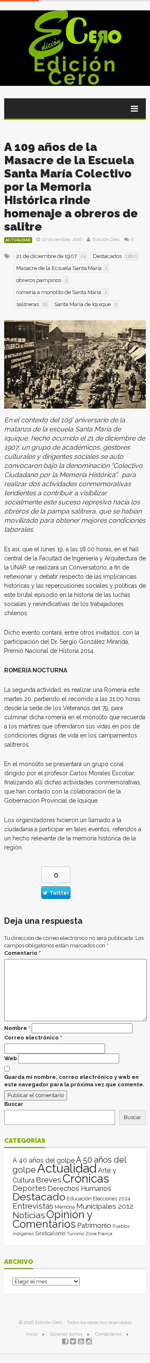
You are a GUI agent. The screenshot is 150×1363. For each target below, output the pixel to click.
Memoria (65, 1207)
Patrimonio (94, 1225)
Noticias (28, 1215)
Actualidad (18, 240)
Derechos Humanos (79, 1188)
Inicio (32, 1334)
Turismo (75, 1233)
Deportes (29, 1188)
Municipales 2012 (104, 1206)
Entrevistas (32, 1206)
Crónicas (85, 1178)
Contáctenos (108, 1334)
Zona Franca (98, 1233)
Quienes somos (66, 1334)
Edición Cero (75, 71)
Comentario (22, 953)
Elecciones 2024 (111, 1199)
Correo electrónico (33, 1037)
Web (10, 1058)
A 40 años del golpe (43, 1160)
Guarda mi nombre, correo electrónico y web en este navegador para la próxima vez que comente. (74, 1081)
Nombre (17, 1028)
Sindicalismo (50, 1233)
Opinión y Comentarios (52, 1219)
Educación (79, 1198)
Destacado (38, 1196)
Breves (48, 1180)
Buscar (13, 1104)
